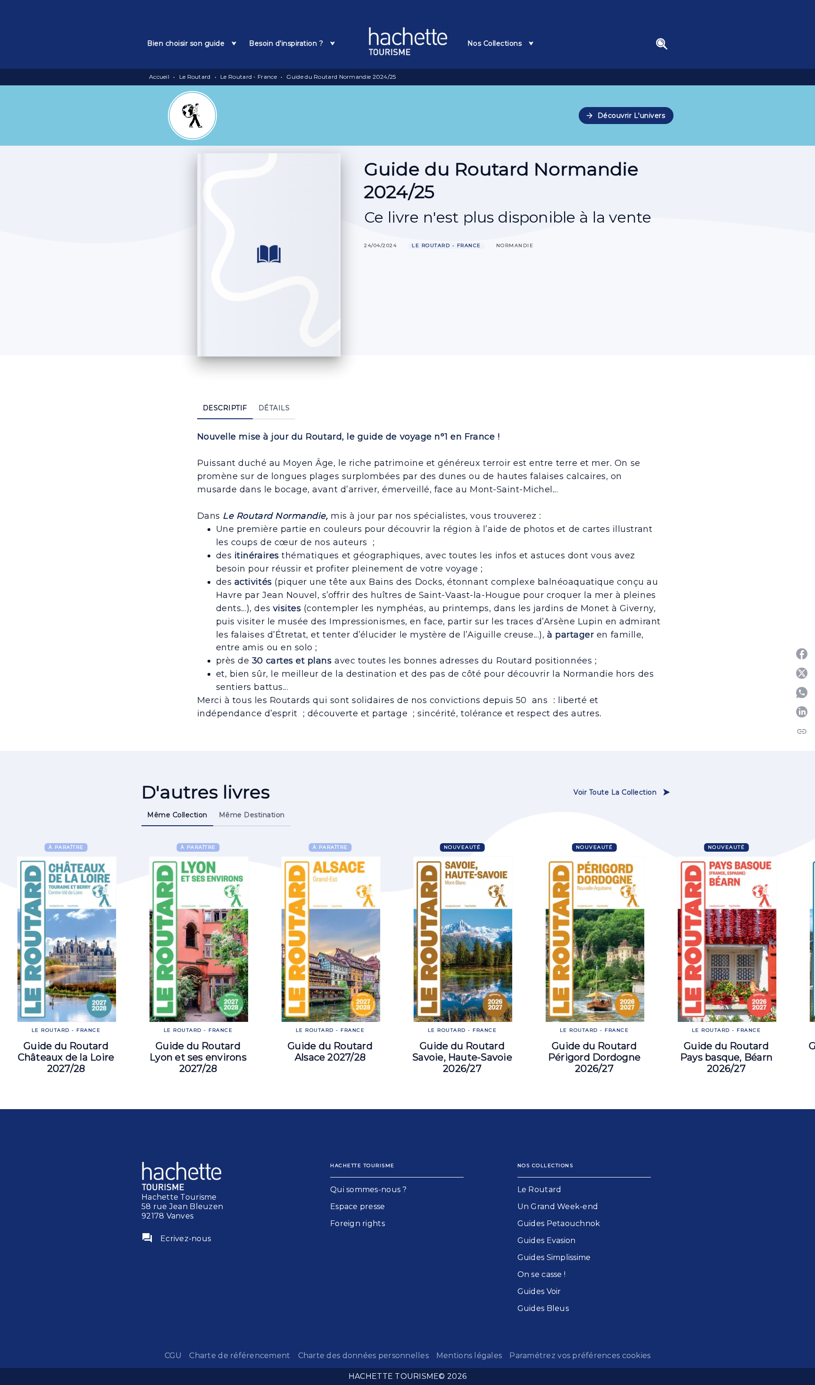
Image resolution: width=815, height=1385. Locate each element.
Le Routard (195, 76)
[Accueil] (408, 41)
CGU (173, 1355)
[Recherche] (662, 44)
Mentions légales (469, 1355)
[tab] (192, 43)
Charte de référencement (239, 1355)
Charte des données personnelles (363, 1355)
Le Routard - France (248, 76)
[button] (626, 115)
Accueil (159, 76)
